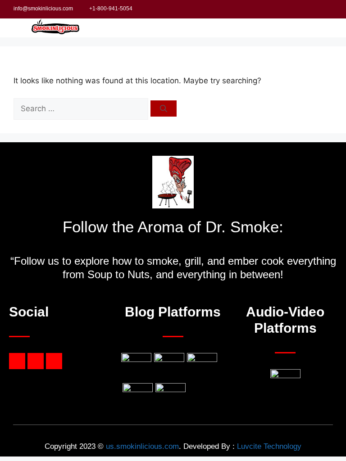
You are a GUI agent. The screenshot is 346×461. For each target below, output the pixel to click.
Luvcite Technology (269, 446)
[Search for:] (82, 108)
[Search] (163, 108)
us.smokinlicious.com (142, 446)
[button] (307, 27)
